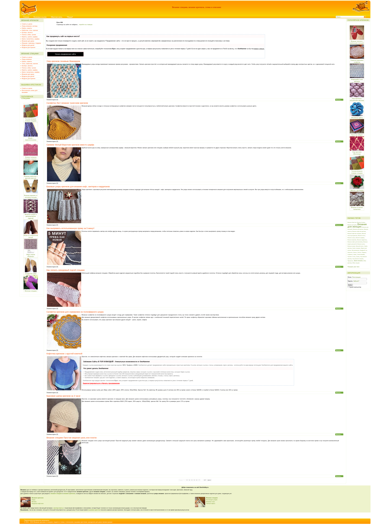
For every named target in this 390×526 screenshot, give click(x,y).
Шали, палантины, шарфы (31, 39)
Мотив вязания (355, 250)
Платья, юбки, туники (29, 34)
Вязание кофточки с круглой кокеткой (30, 177)
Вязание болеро (361, 222)
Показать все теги (353, 267)
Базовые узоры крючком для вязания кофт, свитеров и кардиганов (78, 186)
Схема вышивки (361, 254)
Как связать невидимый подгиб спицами (66, 270)
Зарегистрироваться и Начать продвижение (101, 383)
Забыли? (356, 281)
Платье (359, 252)
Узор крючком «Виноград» (356, 153)
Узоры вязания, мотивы (29, 26)
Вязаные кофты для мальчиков (355, 241)
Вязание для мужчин (358, 229)
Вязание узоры (351, 237)
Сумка (354, 254)
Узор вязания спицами (357, 258)
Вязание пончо (361, 235)
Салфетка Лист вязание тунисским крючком (67, 103)
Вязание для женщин (357, 225)
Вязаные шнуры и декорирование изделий (31, 216)
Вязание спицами (212, 498)
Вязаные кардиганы (362, 239)
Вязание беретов (352, 222)
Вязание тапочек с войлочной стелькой (357, 42)
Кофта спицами (356, 248)
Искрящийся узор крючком (357, 80)
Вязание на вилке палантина (357, 208)
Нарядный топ (363, 250)
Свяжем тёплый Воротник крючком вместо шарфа (70, 145)
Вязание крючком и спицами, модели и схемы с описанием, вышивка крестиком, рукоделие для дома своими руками (73, 522)
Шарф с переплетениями (30, 139)
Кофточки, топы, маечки (30, 30)
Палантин (350, 252)
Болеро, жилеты (27, 32)
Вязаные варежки (352, 239)
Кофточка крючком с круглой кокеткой (64, 353)
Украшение (350, 260)
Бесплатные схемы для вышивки (29, 91)
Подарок (364, 252)
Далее (209, 480)
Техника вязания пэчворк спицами (30, 120)
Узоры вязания (27, 59)
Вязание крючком (37, 498)
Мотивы (34, 501)
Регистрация (356, 277)
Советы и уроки (27, 24)
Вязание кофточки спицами (354, 233)
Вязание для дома (28, 41)
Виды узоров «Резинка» (31, 255)
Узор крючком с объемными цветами (357, 99)
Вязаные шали (361, 244)
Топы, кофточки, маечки (30, 63)
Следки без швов (30, 273)
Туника (357, 256)
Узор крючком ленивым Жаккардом (63, 61)
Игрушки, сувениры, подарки (31, 43)
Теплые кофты (210, 503)
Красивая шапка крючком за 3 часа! (63, 396)
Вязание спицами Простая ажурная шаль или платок (72, 438)
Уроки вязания (358, 260)
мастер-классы (58, 508)
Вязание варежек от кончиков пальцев (30, 196)
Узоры (33, 499)
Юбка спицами (356, 262)
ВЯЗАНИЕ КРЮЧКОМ (29, 20)
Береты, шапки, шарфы (30, 37)
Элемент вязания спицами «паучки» (31, 158)
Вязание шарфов (360, 237)
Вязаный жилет (359, 246)
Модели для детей (28, 45)
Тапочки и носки (351, 256)
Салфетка (350, 254)
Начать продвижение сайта (65, 54)
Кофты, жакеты (27, 28)
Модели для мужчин (28, 47)
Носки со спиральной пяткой (31, 236)
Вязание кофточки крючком (359, 231)
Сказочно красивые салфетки (356, 61)
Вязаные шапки (351, 246)
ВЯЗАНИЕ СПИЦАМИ (29, 54)
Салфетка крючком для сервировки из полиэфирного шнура (75, 312)
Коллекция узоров (211, 499)
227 (205, 480)
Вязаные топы (210, 501)
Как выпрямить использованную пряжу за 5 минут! (70, 228)
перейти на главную (85, 24)
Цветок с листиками (356, 190)
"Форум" (70, 17)
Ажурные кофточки (37, 503)
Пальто (355, 252)
